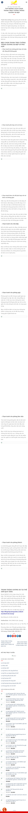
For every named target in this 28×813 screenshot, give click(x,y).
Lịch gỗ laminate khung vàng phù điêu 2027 (11, 683)
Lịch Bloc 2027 (4, 665)
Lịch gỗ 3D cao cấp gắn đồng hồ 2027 (10, 673)
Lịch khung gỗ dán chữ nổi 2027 (8, 685)
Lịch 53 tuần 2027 (5, 663)
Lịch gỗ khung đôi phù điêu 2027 (8, 675)
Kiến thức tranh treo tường (14, 6)
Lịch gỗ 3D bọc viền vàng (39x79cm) (9, 670)
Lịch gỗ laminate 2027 (6, 678)
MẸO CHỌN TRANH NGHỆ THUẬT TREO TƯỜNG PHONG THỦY (21, 643)
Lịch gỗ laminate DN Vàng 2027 (8, 680)
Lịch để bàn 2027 (5, 668)
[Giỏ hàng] (26, 2)
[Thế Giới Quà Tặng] (14, 2)
